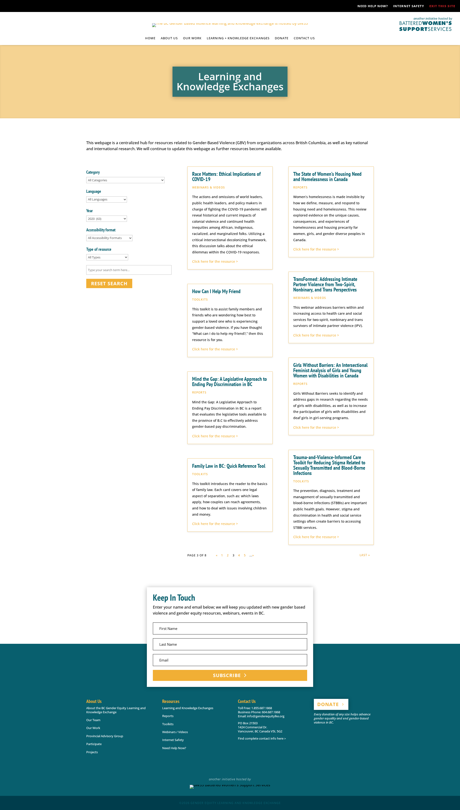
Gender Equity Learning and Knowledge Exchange (235, 803)
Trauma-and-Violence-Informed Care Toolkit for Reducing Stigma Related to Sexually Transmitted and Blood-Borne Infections (329, 465)
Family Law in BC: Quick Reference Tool (228, 465)
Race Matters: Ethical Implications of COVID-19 (226, 177)
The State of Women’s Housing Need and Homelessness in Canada (327, 177)
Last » (365, 555)
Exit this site (442, 6)
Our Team (93, 720)
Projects (92, 752)
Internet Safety (408, 6)
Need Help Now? (372, 6)
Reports (167, 716)
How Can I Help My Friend (216, 291)
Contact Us (304, 38)
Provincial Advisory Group (104, 736)
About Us (169, 38)
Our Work (93, 728)
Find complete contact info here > (262, 738)
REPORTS (199, 392)
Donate (281, 38)
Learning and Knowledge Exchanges (187, 708)
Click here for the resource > (215, 261)
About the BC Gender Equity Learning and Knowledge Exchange (116, 710)
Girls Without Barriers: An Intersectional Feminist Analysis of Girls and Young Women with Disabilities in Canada (330, 370)
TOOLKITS (200, 299)
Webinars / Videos (175, 732)
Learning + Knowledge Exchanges (238, 38)
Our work (192, 38)
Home (150, 38)
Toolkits (167, 724)
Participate (94, 744)
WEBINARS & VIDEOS (208, 187)
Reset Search (109, 283)
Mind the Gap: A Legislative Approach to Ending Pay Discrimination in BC (229, 382)
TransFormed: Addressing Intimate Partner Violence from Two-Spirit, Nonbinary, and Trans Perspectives (325, 284)
